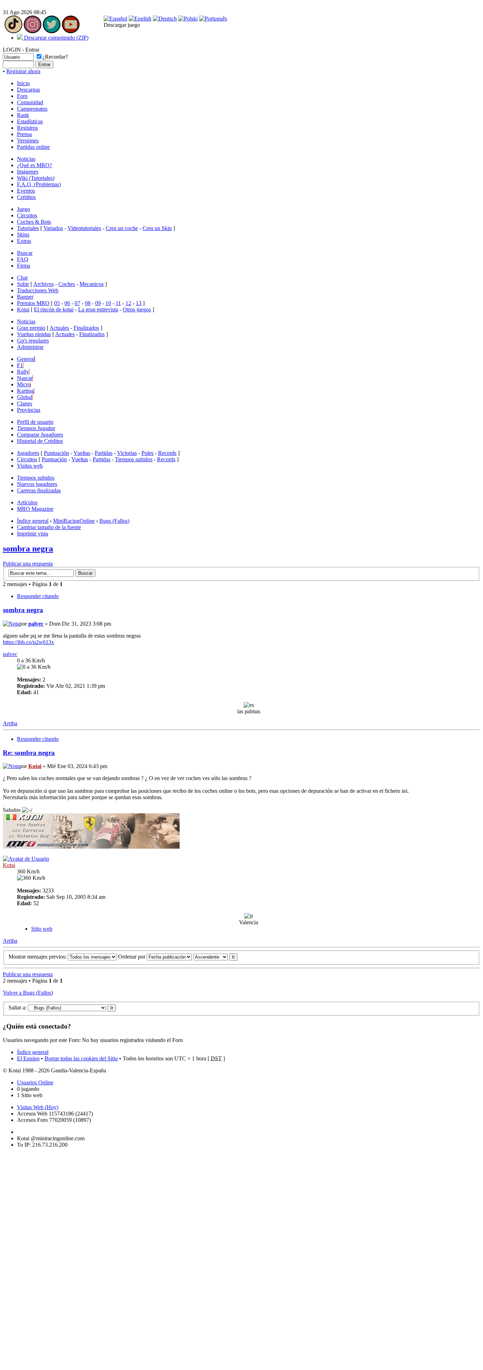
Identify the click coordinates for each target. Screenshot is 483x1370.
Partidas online (33, 147)
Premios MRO (33, 303)
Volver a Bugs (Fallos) (28, 993)
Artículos (27, 502)
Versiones (28, 140)
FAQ (22, 259)
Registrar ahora (23, 71)
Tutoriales (28, 228)
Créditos (26, 197)
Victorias (127, 453)
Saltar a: (17, 1008)
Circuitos (27, 215)
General (26, 359)
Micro (23, 384)
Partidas (103, 453)
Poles (147, 453)
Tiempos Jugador (36, 428)
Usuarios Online (35, 1082)
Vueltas (82, 453)
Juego (23, 209)
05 (57, 303)
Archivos (43, 284)
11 (118, 303)
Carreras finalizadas (39, 490)
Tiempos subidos (133, 459)
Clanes (24, 403)
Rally (23, 372)
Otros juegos (137, 309)
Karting (25, 391)
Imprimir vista (32, 534)
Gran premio (31, 328)
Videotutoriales (84, 228)
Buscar (25, 253)
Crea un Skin (157, 228)
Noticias (26, 159)
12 (128, 303)
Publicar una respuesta (28, 564)
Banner (25, 297)
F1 (20, 365)
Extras (24, 241)
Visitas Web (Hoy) (37, 1107)
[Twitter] (51, 31)
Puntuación (56, 453)
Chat (22, 278)
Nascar (25, 378)
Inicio (23, 83)
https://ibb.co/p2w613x (28, 642)
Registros (27, 128)
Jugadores (28, 453)
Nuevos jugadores (37, 484)
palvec (35, 624)
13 (138, 303)
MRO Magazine (35, 509)
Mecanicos (92, 284)
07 (77, 303)
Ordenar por (132, 957)
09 (98, 303)
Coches (66, 284)
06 (67, 303)
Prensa (24, 134)
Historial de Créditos (40, 441)
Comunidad (30, 102)
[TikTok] (13, 31)
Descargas (28, 90)
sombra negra (28, 548)
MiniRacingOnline (74, 521)
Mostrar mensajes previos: (38, 957)
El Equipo (28, 1058)
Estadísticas (30, 121)
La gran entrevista (98, 309)
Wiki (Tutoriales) (35, 178)
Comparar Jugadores (40, 435)
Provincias (28, 410)
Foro (22, 96)
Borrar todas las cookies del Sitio (81, 1058)
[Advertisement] (24, 1260)
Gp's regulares (33, 341)
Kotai (23, 309)
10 (108, 303)
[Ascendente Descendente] (215, 957)
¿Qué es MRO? (34, 165)
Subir (23, 284)
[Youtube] (71, 31)
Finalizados (86, 328)
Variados (53, 228)
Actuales (59, 328)
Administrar (30, 347)
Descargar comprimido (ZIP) (55, 38)
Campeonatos (32, 109)
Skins (23, 235)
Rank (23, 115)
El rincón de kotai (54, 309)
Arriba (10, 723)
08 (88, 303)
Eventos (26, 191)
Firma (23, 266)
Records (167, 453)
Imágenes (27, 172)
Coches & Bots (34, 222)
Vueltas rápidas (34, 334)
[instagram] (32, 31)
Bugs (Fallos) (114, 521)
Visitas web (30, 466)
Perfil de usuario (35, 422)
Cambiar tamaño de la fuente (49, 527)
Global (24, 397)
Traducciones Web (37, 290)
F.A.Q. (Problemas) (39, 184)
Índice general (32, 521)
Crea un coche (122, 228)
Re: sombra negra (29, 752)
